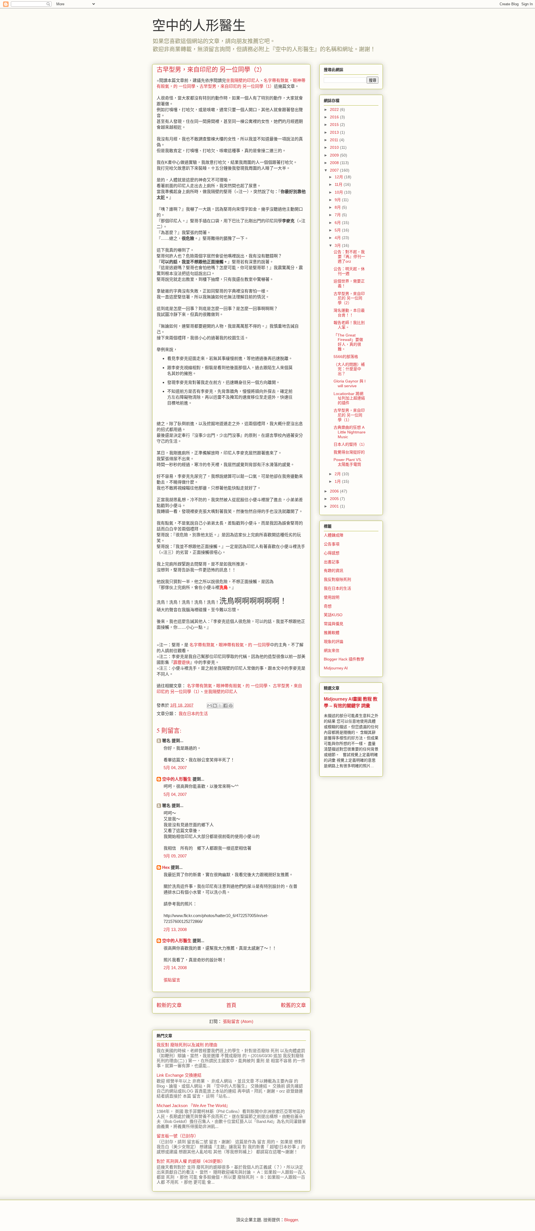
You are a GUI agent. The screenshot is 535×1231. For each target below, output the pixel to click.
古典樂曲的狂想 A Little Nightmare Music (350, 432)
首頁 (231, 1005)
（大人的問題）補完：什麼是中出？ (349, 369)
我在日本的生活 (193, 713)
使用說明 (331, 597)
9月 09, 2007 (175, 856)
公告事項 (331, 544)
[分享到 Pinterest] (231, 705)
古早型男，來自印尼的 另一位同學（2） (349, 298)
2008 (335, 162)
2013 (335, 132)
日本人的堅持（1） (350, 444)
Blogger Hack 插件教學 (344, 659)
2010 (335, 147)
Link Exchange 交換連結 (179, 1075)
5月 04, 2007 (175, 767)
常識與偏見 (333, 623)
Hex (166, 867)
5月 (338, 230)
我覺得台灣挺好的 (349, 452)
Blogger (291, 1219)
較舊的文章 (293, 1005)
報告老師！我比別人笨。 (349, 325)
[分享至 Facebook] (225, 705)
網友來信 (331, 650)
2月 (338, 474)
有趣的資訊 (333, 570)
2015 (335, 124)
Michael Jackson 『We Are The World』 (193, 1105)
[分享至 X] (220, 705)
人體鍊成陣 (333, 535)
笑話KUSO (333, 615)
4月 (338, 237)
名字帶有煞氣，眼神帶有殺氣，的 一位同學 (229, 644)
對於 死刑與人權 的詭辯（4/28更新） (191, 1161)
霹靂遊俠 (181, 662)
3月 (338, 245)
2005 (335, 498)
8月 (338, 207)
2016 (335, 117)
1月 (338, 481)
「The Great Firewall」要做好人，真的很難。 (348, 342)
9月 (338, 200)
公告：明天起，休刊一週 (349, 271)
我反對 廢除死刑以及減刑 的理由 (187, 1044)
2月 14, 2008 (175, 967)
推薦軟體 (331, 632)
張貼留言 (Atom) (238, 1021)
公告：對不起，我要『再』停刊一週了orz (349, 257)
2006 (335, 491)
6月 (338, 222)
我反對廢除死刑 (337, 579)
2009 (335, 155)
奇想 (328, 606)
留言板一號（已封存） (177, 1136)
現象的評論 (333, 641)
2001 (335, 506)
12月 (339, 177)
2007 (335, 170)
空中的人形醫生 (199, 25)
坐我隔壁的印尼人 (242, 80)
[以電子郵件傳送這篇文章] (209, 705)
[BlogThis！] (215, 705)
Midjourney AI (336, 668)
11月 (339, 184)
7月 (338, 215)
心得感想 (331, 553)
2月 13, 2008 (175, 929)
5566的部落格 (346, 356)
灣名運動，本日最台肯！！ (349, 312)
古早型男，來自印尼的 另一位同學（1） (237, 86)
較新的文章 (169, 1005)
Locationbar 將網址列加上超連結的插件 (349, 398)
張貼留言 (172, 980)
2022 (335, 109)
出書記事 (331, 562)
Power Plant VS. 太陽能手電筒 (348, 462)
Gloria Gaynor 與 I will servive (350, 383)
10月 (339, 192)
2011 (334, 140)
